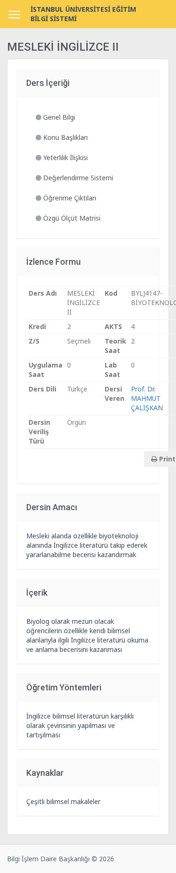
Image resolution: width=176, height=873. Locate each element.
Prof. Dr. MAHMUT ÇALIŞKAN (147, 398)
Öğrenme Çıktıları (68, 197)
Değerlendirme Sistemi (77, 177)
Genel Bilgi (58, 117)
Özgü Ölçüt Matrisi (70, 218)
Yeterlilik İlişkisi (64, 157)
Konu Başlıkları (64, 137)
